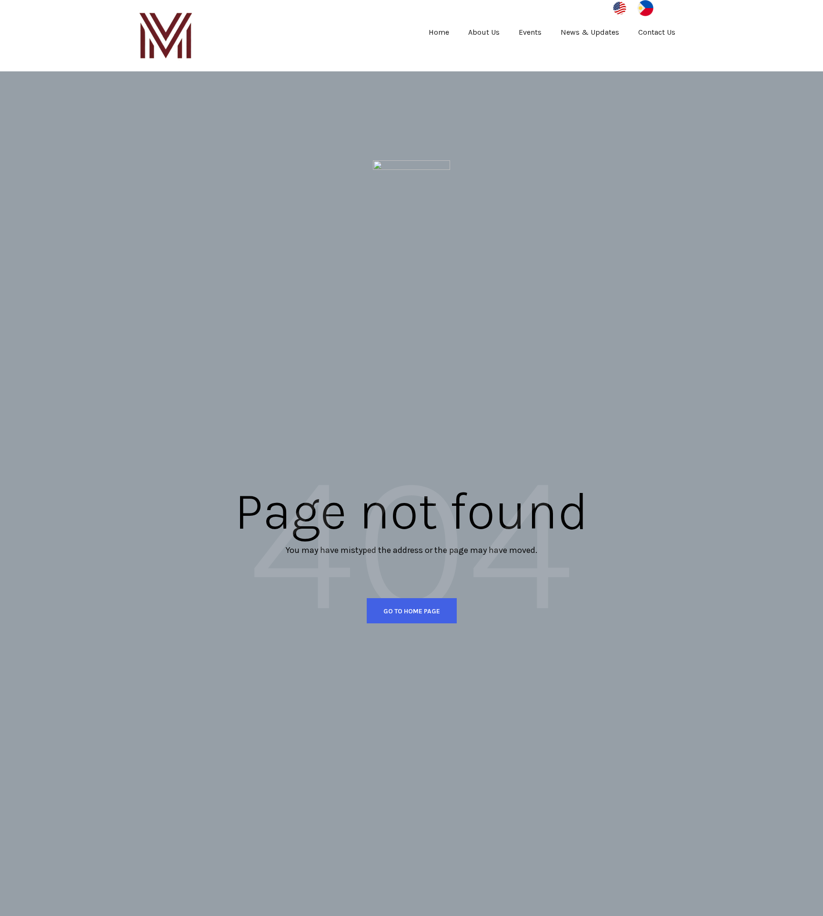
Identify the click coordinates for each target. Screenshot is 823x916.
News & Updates (590, 32)
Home (439, 32)
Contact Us (656, 32)
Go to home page (411, 611)
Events (530, 32)
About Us (484, 32)
